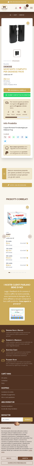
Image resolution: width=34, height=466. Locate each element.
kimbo (8, 234)
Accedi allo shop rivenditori (9, 409)
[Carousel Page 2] (11, 272)
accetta (25, 458)
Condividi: (6, 134)
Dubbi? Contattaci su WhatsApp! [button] (19, 95)
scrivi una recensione (18, 185)
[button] (16, 8)
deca (8, 236)
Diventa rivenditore (7, 406)
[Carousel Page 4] (14, 272)
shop (15, 15)
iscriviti (28, 419)
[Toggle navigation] (31, 8)
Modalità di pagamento (8, 395)
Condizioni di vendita (7, 392)
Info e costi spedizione (8, 397)
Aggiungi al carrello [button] (18, 90)
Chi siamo (4, 378)
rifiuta (9, 458)
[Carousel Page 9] (22, 272)
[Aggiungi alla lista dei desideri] (27, 23)
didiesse (21, 15)
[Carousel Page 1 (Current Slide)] (9, 272)
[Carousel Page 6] (17, 272)
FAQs (3, 383)
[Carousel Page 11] (25, 272)
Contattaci (4, 380)
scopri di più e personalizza (17, 463)
